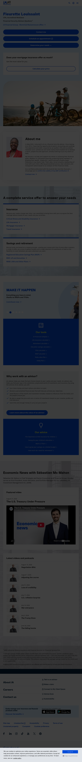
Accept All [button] (70, 752)
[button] (70, 755)
